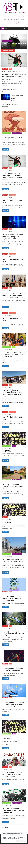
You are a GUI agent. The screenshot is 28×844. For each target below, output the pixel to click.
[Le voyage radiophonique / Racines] (14, 121)
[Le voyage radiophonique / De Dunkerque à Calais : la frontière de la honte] (14, 795)
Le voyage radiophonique (17, 132)
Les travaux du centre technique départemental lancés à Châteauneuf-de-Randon (12, 393)
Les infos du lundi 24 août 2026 (12, 418)
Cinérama (14, 445)
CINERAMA (6, 451)
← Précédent (4, 827)
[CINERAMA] (14, 438)
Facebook (10, 21)
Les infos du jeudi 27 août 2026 (9, 89)
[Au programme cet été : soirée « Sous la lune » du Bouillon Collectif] (14, 584)
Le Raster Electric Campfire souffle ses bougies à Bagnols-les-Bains (18, 97)
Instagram (17, 21)
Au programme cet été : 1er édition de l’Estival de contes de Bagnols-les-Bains (13, 704)
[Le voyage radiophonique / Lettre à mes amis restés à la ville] (14, 472)
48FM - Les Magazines (6, 132)
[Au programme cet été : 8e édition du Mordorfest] (14, 656)
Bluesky (20, 23)
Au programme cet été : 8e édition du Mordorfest (12, 669)
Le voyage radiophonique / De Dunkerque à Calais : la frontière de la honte (13, 810)
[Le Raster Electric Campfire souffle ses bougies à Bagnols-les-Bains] (5, 98)
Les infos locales (12, 195)
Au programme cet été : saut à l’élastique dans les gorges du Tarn (13, 633)
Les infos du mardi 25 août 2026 (12, 319)
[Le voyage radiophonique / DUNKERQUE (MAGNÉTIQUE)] (14, 545)
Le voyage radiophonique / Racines (12, 139)
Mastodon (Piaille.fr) (12, 23)
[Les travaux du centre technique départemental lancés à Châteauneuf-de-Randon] (14, 377)
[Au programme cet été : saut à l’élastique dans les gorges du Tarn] (14, 618)
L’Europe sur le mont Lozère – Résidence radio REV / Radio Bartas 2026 (13, 354)
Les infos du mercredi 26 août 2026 (10, 104)
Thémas (13, 347)
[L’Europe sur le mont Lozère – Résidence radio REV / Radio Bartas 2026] (14, 339)
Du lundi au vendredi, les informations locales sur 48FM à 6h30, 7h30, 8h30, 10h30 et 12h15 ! (14, 43)
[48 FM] (2, 28)
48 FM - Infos (5, 68)
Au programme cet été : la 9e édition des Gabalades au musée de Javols (13, 774)
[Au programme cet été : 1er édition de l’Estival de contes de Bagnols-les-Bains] (14, 690)
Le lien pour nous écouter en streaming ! (14, 16)
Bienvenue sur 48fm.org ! (7, 40)
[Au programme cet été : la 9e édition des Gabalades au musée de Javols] (14, 759)
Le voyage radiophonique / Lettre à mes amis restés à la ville (13, 486)
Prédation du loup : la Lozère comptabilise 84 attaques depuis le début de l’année (13, 295)
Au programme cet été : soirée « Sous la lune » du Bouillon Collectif (12, 598)
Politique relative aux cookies (15, 838)
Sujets (10, 68)
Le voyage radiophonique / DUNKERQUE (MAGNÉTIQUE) (13, 560)
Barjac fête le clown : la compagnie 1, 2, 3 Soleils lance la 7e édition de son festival (14, 74)
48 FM (11, 46)
